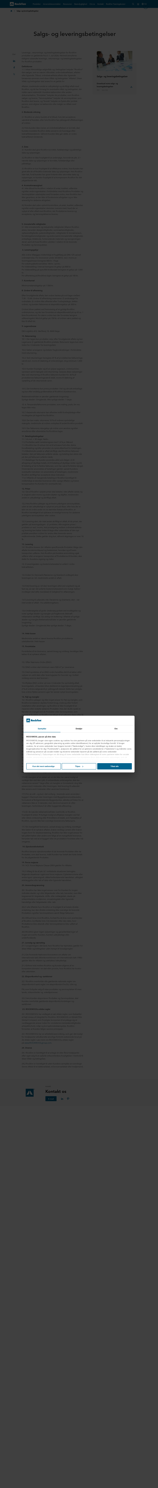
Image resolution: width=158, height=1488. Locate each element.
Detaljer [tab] (79, 728)
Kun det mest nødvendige (43, 766)
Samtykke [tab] (42, 728)
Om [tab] (116, 728)
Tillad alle (114, 766)
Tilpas (77, 766)
